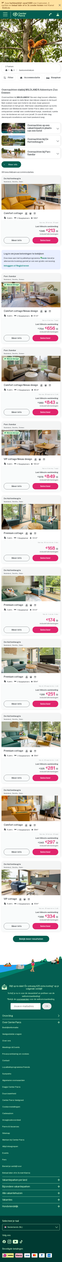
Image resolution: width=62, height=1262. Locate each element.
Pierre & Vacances (10, 1126)
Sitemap (6, 1133)
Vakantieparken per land (14, 1180)
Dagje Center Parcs (11, 1087)
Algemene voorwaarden (13, 1080)
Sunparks (6, 1074)
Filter (10, 77)
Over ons (6, 1041)
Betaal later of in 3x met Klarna (16, 1173)
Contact (5, 1060)
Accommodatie (32, 77)
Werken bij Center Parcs (13, 1140)
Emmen (21, 279)
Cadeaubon (7, 1113)
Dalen (21, 181)
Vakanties (7, 1199)
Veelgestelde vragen (12, 1034)
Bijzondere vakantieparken (16, 1186)
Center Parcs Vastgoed (13, 1100)
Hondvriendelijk (10, 1206)
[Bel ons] (50, 14)
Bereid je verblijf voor (12, 1166)
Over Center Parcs (11, 1022)
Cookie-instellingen (11, 1107)
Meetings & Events (11, 1047)
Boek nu (6, 7)
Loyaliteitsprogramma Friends (16, 1067)
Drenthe (15, 181)
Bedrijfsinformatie (10, 1027)
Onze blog (7, 1015)
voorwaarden (23, 999)
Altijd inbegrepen (10, 1146)
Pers (4, 1160)
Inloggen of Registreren (16, 266)
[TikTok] (21, 1242)
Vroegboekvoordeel (11, 1120)
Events (5, 1153)
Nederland (7, 181)
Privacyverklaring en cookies (15, 1054)
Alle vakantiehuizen (12, 1193)
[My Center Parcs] (57, 14)
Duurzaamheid (9, 1093)
